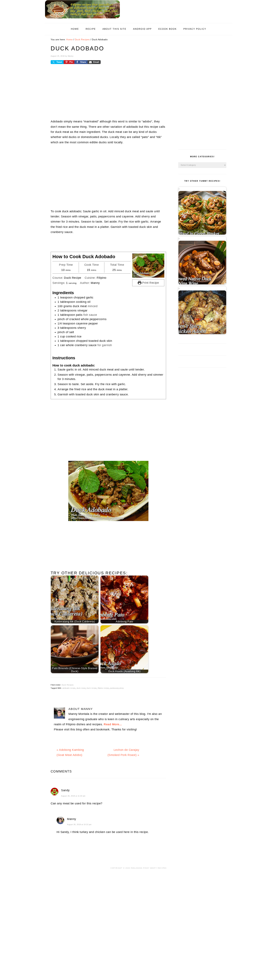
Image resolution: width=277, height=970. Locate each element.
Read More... (113, 724)
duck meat (81, 688)
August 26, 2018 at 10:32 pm (79, 824)
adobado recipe (69, 688)
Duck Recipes (68, 685)
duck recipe (92, 688)
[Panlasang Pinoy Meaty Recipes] (82, 19)
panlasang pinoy (117, 688)
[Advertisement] (108, 94)
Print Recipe (150, 282)
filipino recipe (103, 688)
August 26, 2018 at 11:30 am (73, 796)
